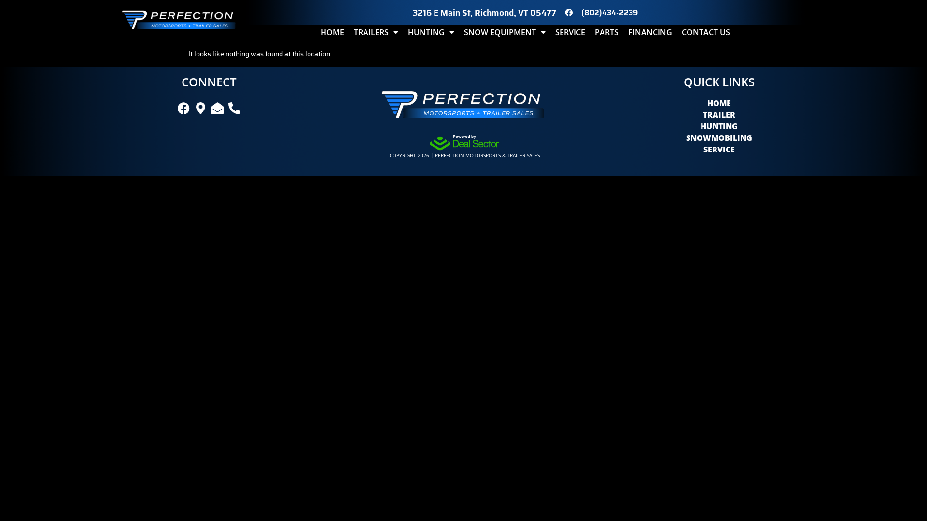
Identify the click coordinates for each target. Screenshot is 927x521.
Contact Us (706, 32)
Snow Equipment (500, 32)
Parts (606, 32)
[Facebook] (568, 12)
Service (570, 32)
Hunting (426, 32)
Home (332, 32)
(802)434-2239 (609, 12)
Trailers (371, 32)
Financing (650, 32)
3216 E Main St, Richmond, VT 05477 (484, 12)
